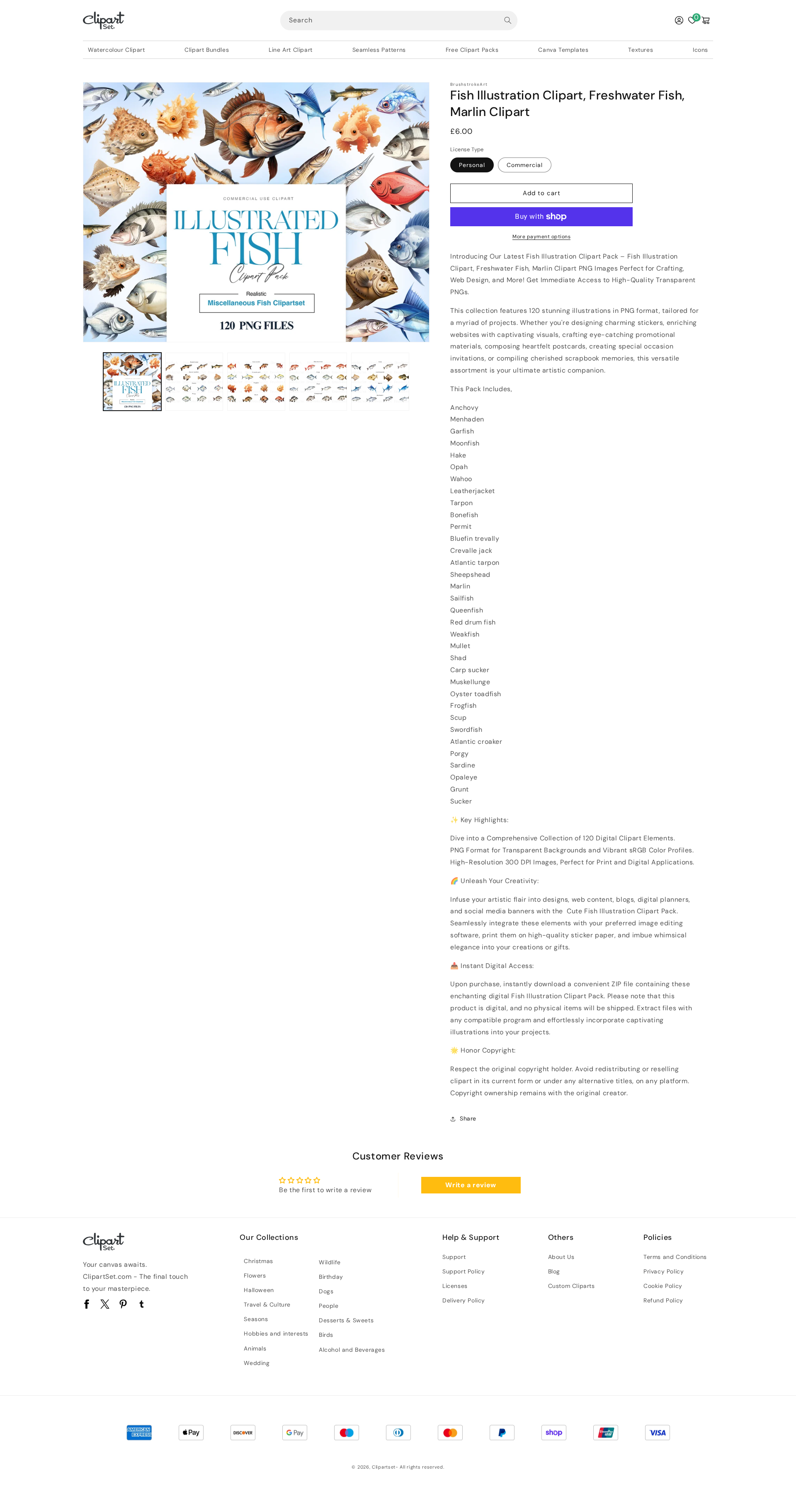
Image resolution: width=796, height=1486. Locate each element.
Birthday (331, 1276)
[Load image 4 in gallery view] (318, 382)
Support (454, 1257)
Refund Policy (663, 1300)
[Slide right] (420, 382)
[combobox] (399, 20)
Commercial (525, 165)
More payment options (541, 236)
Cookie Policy (662, 1286)
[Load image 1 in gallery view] (132, 382)
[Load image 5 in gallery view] (380, 382)
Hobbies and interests (276, 1333)
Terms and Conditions (675, 1257)
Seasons (256, 1319)
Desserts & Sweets (346, 1320)
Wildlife (330, 1262)
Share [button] (468, 1118)
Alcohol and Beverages (352, 1349)
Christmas (258, 1261)
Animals (255, 1348)
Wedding (256, 1363)
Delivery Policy (463, 1300)
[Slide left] (92, 382)
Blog (554, 1271)
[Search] (508, 20)
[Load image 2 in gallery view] (194, 382)
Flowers (255, 1275)
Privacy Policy (663, 1271)
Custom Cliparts (571, 1286)
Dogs (326, 1291)
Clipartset (384, 1467)
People (329, 1305)
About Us (561, 1257)
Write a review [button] (470, 1185)
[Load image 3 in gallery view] (256, 382)
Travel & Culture (267, 1304)
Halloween (259, 1290)
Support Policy (463, 1271)
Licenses (455, 1286)
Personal (472, 165)
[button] (705, 20)
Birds (326, 1334)
